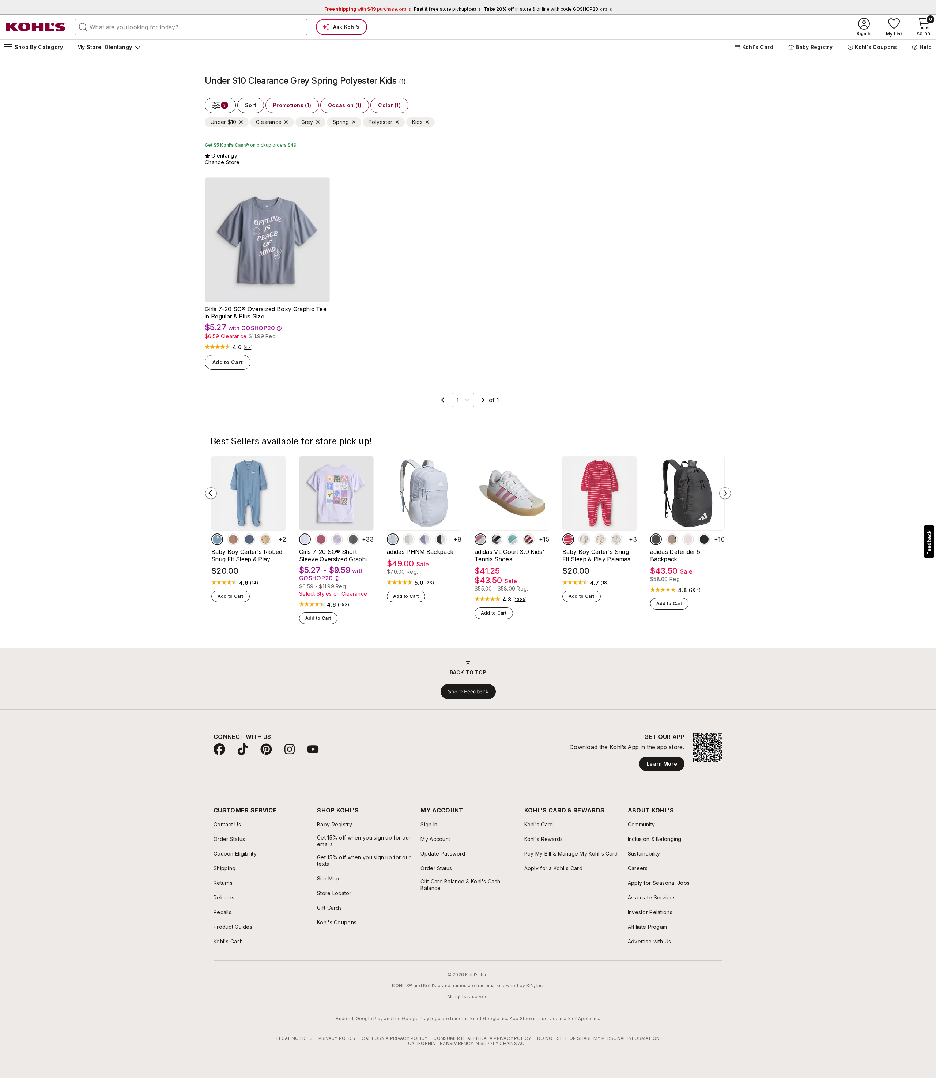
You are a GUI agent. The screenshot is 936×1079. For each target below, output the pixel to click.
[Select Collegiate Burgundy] (529, 539)
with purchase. (367, 9)
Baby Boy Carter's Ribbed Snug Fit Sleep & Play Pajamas (247, 555)
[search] (83, 26)
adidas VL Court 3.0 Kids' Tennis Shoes (509, 555)
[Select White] (441, 539)
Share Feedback (468, 691)
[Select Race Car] (616, 539)
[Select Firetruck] (568, 539)
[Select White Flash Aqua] (512, 539)
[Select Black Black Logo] (704, 539)
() (248, 347)
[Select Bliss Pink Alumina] (480, 539)
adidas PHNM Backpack (420, 551)
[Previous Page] (443, 400)
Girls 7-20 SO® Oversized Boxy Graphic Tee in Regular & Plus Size (266, 312)
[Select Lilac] (425, 539)
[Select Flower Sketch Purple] (337, 539)
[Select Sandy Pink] (688, 539)
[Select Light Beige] (409, 539)
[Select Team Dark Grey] (656, 539)
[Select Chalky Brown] (672, 539)
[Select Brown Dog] (265, 539)
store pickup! (447, 9)
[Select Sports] (600, 539)
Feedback (929, 542)
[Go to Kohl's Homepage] (36, 27)
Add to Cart (227, 362)
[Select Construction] (249, 539)
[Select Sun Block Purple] (305, 539)
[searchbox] (191, 27)
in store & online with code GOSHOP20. (548, 9)
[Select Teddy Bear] (584, 539)
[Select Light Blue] (393, 539)
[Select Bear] (233, 539)
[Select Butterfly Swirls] (321, 539)
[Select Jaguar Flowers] (353, 539)
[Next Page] (483, 400)
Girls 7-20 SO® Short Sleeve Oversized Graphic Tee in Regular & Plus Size (335, 555)
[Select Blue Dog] (217, 539)
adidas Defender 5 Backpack (675, 555)
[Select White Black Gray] (496, 539)
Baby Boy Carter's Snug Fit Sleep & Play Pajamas (596, 555)
